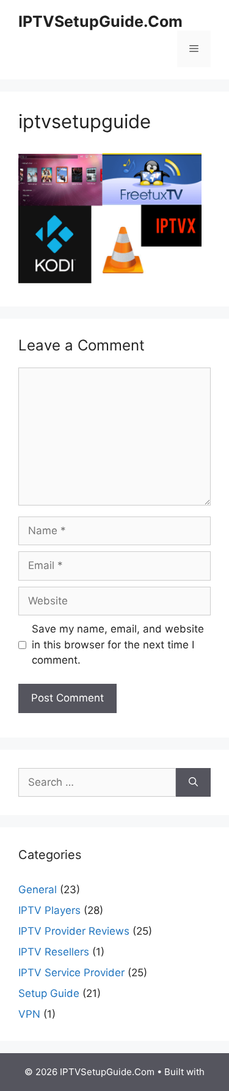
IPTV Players (49, 910)
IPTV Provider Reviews (73, 931)
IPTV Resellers (53, 952)
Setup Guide (48, 993)
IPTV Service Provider (71, 972)
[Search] (193, 782)
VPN (29, 1014)
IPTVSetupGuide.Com (100, 21)
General (37, 889)
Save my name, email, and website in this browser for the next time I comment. (118, 644)
